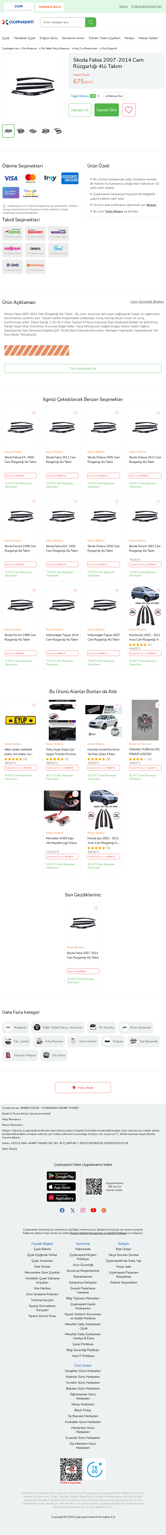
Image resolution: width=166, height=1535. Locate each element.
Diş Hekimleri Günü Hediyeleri (83, 1446)
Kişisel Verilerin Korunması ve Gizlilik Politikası (83, 1316)
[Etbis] (71, 1471)
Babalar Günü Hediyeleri (83, 1388)
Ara (90, 22)
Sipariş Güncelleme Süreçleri (42, 1308)
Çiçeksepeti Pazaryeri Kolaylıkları (123, 1274)
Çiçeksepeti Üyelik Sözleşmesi (83, 1306)
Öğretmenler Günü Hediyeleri (83, 1396)
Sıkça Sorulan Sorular (124, 1255)
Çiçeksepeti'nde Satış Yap (146, 6)
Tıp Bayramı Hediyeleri (83, 1416)
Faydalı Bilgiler (42, 1243)
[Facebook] (62, 1210)
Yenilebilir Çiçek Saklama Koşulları (42, 1280)
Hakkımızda (83, 1249)
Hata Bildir (85, 1087)
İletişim (123, 1243)
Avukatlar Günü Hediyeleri (83, 1422)
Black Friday (83, 1410)
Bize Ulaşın (123, 1249)
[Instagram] (83, 1210)
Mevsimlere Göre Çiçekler (42, 1272)
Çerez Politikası (83, 1344)
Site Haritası (42, 1288)
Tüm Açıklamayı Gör (83, 368)
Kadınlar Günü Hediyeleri (83, 1377)
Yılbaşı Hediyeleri (83, 1404)
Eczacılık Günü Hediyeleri (83, 1438)
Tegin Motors (80, 96)
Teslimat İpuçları (42, 1300)
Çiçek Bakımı (42, 1249)
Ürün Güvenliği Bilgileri (147, 301)
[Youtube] (93, 1210)
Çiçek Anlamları (42, 1261)
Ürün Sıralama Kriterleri (42, 1294)
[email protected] (40, 1113)
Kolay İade (124, 1267)
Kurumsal (83, 1243)
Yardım (123, 6)
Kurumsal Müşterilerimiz (83, 1271)
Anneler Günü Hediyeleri (83, 1383)
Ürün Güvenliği (83, 1265)
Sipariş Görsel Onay (42, 1316)
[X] (73, 1210)
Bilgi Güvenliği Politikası (83, 1350)
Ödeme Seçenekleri (123, 1282)
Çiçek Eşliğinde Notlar (42, 1255)
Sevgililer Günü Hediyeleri (83, 1371)
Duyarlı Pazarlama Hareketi (82, 1290)
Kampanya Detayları (83, 1282)
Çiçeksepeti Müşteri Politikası (83, 1257)
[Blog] (104, 1210)
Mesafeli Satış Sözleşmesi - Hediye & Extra (83, 1336)
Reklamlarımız (82, 1277)
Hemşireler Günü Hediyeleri (82, 1430)
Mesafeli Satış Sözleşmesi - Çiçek (83, 1326)
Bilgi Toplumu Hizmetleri (82, 1298)
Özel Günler (42, 1267)
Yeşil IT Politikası (83, 1356)
